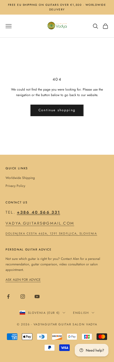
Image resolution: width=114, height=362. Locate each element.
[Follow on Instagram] (22, 296)
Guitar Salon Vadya (77, 324)
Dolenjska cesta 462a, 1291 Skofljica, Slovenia (51, 233)
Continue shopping (57, 110)
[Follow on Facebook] (8, 296)
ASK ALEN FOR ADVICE (23, 279)
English (81, 313)
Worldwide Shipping (20, 177)
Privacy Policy (15, 185)
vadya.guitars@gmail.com (40, 223)
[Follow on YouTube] (37, 296)
